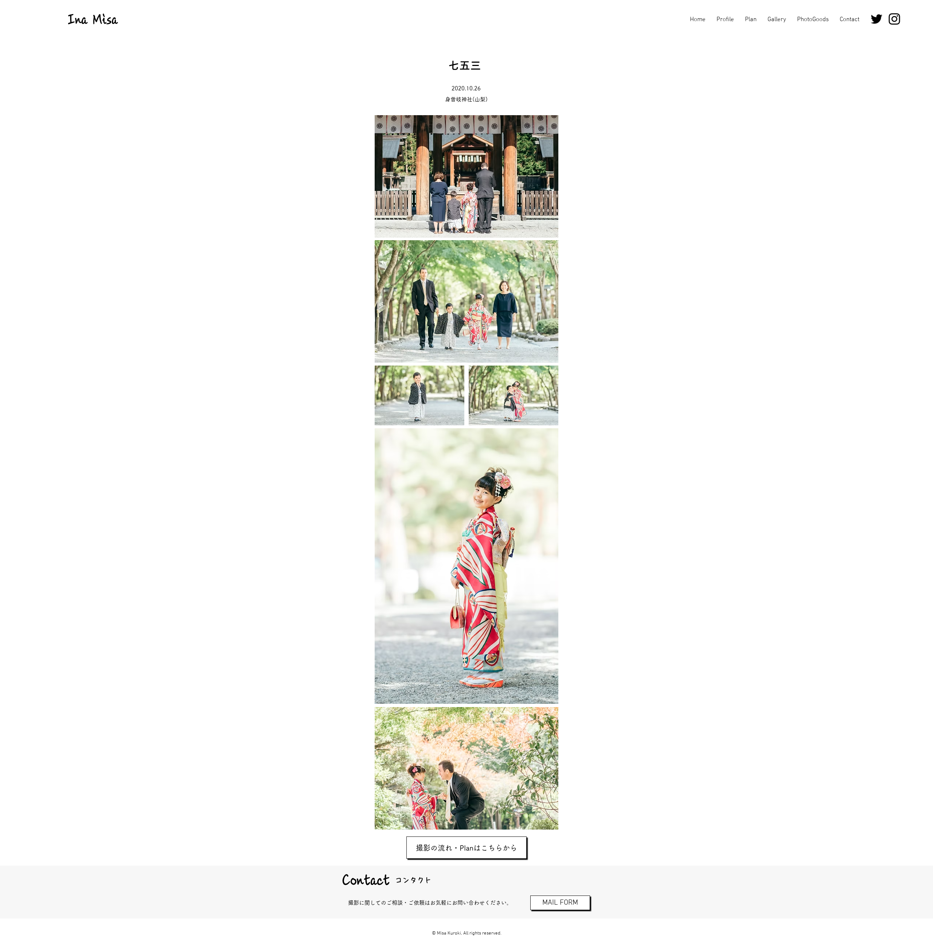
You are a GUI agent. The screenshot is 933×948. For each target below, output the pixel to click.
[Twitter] (876, 19)
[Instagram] (894, 19)
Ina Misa (93, 19)
